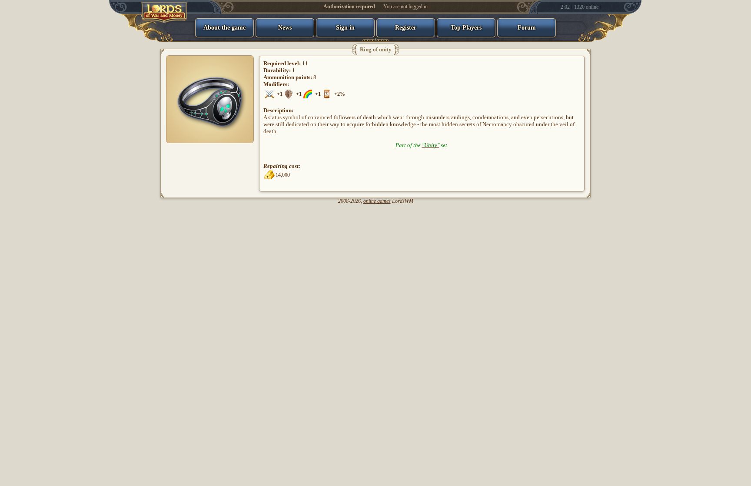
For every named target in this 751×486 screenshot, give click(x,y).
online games (377, 201)
